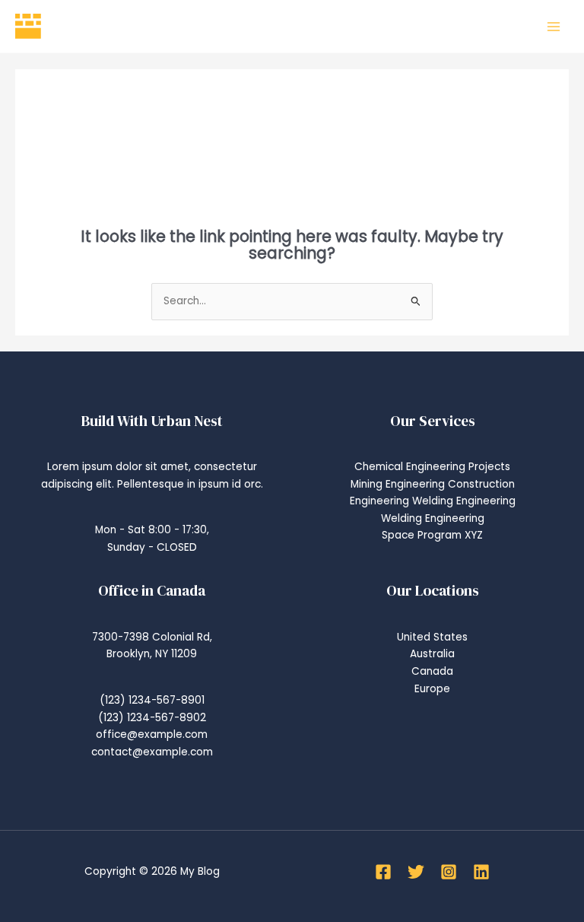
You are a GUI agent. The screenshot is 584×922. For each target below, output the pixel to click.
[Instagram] (448, 871)
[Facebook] (383, 871)
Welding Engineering (432, 518)
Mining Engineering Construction (433, 484)
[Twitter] (416, 871)
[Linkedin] (481, 871)
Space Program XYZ (432, 535)
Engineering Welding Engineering (433, 501)
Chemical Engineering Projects (432, 466)
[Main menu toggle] (554, 26)
